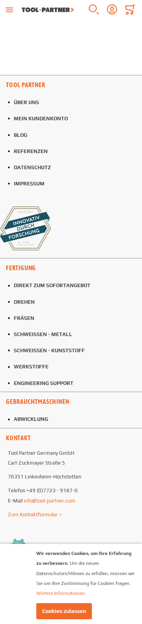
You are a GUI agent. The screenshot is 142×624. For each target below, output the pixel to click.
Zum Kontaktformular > (35, 515)
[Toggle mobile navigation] (9, 10)
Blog (20, 135)
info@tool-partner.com (49, 501)
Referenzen (31, 151)
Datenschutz (32, 167)
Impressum (29, 184)
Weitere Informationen (60, 593)
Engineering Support (43, 383)
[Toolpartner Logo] (48, 10)
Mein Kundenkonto (41, 118)
